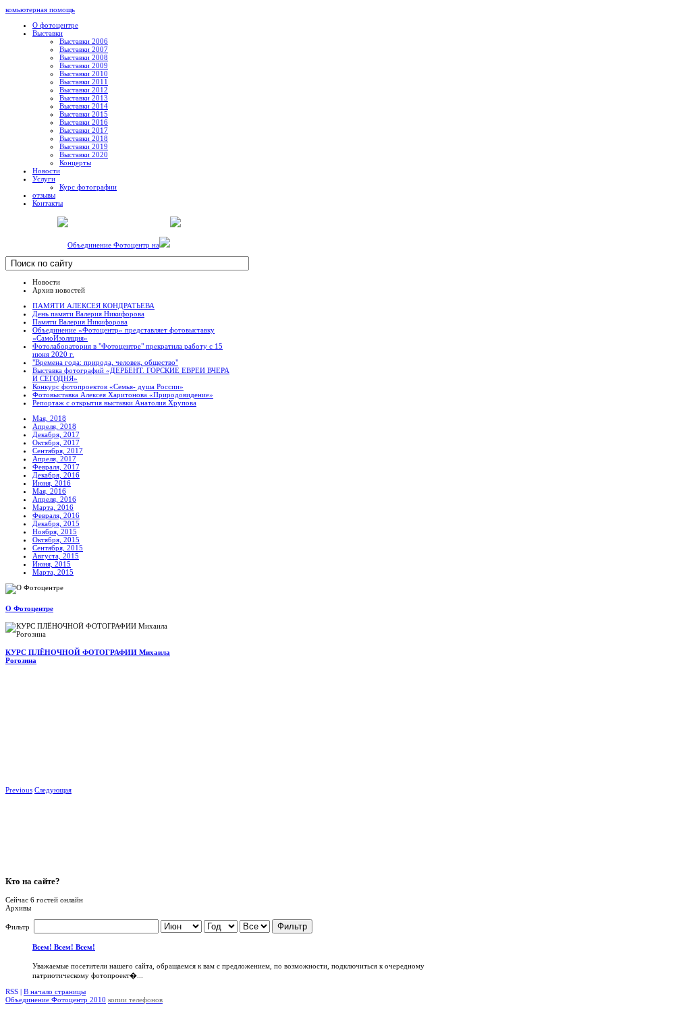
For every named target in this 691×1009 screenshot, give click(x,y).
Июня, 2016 (51, 483)
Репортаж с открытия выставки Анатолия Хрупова (114, 403)
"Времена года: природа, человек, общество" (105, 362)
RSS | (14, 991)
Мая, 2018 (49, 418)
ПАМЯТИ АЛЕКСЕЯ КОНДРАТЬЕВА (93, 305)
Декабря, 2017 (56, 434)
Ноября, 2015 (54, 531)
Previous (18, 790)
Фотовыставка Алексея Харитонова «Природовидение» (122, 395)
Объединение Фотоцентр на (113, 245)
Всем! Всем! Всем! (63, 947)
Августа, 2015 (55, 556)
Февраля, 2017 (56, 467)
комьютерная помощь (40, 9)
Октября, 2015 (56, 540)
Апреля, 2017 (54, 459)
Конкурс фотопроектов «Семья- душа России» (108, 386)
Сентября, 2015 (57, 548)
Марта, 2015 (53, 572)
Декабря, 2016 (56, 475)
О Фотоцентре (29, 608)
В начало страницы (55, 991)
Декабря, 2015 (56, 523)
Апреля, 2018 (54, 426)
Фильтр (292, 926)
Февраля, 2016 (56, 515)
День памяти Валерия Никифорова (88, 314)
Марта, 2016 (53, 507)
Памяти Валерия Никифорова (80, 322)
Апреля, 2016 (54, 499)
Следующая (53, 790)
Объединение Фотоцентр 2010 (55, 1000)
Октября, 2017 (56, 442)
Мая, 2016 (49, 491)
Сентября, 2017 (57, 450)
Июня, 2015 (51, 564)
